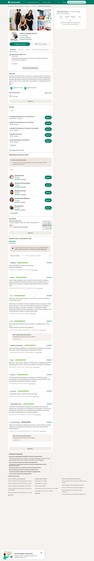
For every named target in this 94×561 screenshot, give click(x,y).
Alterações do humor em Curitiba (43, 491)
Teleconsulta (74, 12)
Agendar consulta (20, 44)
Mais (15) (37, 493)
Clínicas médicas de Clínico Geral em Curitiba (19, 483)
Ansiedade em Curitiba (41, 483)
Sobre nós (20, 49)
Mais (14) (10, 495)
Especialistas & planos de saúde (40, 49)
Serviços (28, 49)
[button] (26, 35)
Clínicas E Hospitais (18, 6)
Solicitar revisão (34, 270)
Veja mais (30, 233)
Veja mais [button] (30, 101)
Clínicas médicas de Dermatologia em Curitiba (20, 492)
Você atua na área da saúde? (76, 2)
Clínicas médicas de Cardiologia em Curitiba (19, 486)
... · (19, 227)
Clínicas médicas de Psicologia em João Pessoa (74, 494)
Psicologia (22, 35)
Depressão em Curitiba (41, 481)
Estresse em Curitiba (40, 486)
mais (10, 84)
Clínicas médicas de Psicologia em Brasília (72, 485)
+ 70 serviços (13, 145)
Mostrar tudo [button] (48, 93)
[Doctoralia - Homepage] (16, 2)
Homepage (10, 6)
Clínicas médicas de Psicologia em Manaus (73, 487)
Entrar (64, 2)
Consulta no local (62, 12)
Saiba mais (24, 557)
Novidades (13, 49)
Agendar (48, 117)
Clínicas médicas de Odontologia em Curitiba (20, 481)
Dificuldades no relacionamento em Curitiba (46, 488)
